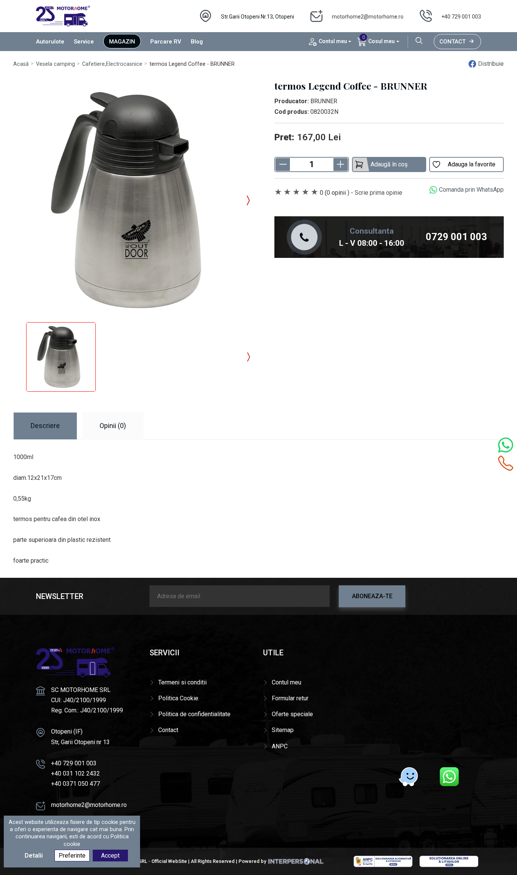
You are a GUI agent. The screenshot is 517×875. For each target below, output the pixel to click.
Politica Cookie (178, 698)
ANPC (280, 746)
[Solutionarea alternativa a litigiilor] (383, 861)
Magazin (122, 41)
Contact (452, 41)
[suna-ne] (505, 463)
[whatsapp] (449, 776)
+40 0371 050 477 (75, 783)
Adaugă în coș (389, 164)
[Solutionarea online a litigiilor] (449, 861)
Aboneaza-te (372, 596)
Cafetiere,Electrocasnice (112, 64)
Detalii (34, 855)
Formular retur (290, 698)
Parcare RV (165, 41)
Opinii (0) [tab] (113, 426)
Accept (110, 855)
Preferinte (72, 855)
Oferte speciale (292, 714)
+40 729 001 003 (461, 17)
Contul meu (286, 682)
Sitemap (283, 730)
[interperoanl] (295, 861)
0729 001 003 (456, 236)
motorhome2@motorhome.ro (367, 17)
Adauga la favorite (471, 164)
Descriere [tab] (45, 426)
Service (84, 41)
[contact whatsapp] (505, 445)
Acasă (21, 64)
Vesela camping (55, 64)
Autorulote (50, 41)
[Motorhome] (63, 15)
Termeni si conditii (182, 682)
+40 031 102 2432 (75, 773)
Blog (197, 41)
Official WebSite (169, 861)
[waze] (408, 776)
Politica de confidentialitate (194, 714)
